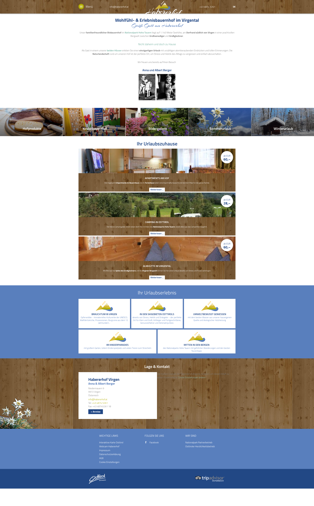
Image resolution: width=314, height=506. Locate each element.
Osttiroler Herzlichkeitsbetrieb (200, 446)
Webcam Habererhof (109, 446)
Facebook (154, 442)
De (234, 6)
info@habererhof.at (119, 6)
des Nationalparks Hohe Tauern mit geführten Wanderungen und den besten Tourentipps (196, 349)
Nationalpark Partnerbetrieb (198, 442)
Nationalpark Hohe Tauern (138, 32)
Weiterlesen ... (157, 189)
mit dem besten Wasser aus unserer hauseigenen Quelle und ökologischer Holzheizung (210, 319)
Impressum (104, 450)
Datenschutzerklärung (110, 454)
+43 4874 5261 (207, 6)
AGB (101, 458)
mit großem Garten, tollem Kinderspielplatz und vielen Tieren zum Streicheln (117, 348)
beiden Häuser (114, 50)
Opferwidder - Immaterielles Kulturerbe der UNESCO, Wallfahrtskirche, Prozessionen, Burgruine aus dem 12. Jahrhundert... (104, 320)
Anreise (96, 411)
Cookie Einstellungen (109, 462)
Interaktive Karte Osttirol (111, 442)
